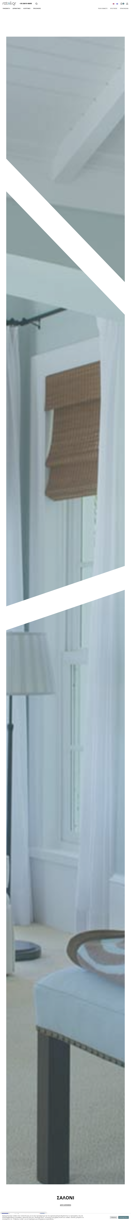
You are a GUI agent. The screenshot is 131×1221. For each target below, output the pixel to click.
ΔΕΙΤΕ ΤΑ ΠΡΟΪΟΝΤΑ (65, 1205)
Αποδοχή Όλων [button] (123, 1217)
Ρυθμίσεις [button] (113, 1217)
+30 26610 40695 (26, 3)
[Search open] (36, 4)
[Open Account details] (127, 4)
